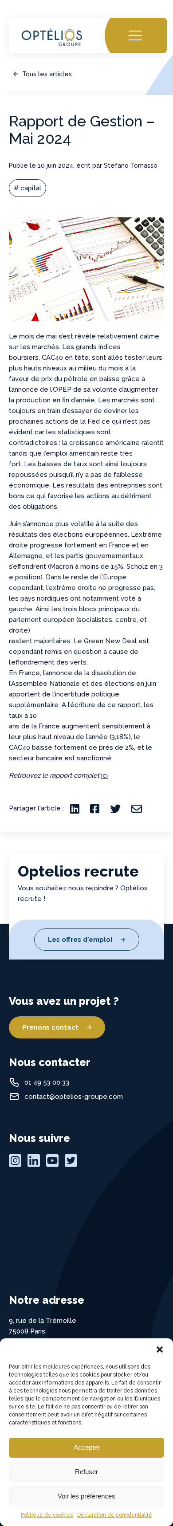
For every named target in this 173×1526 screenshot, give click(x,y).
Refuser (86, 1471)
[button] (159, 1349)
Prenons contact (50, 1027)
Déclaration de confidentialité (114, 1515)
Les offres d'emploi (80, 940)
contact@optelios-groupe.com (73, 1097)
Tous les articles (47, 74)
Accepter (87, 1447)
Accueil (30, 27)
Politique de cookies (47, 1515)
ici (104, 775)
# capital (27, 188)
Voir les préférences (86, 1496)
